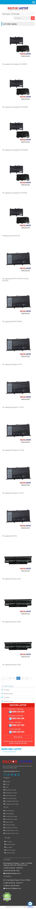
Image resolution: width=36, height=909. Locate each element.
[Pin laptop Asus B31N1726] (18, 217)
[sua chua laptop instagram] (11, 774)
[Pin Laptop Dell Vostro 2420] (18, 646)
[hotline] (10, 712)
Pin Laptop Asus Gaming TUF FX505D (14, 64)
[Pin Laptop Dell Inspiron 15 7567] (18, 389)
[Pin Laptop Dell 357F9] (18, 517)
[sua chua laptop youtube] (15, 774)
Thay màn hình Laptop (11, 816)
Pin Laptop (7, 690)
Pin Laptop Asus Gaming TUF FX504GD (15, 150)
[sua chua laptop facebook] (5, 774)
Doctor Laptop (6, 13)
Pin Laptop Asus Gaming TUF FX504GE (15, 107)
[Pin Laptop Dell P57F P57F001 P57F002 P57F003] (18, 260)
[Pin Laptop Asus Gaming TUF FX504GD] (18, 131)
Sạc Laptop (9, 847)
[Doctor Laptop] (17, 762)
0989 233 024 (18, 711)
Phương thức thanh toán (11, 801)
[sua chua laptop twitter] (8, 774)
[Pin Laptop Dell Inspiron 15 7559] (18, 431)
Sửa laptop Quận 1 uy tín (11, 830)
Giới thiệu (7, 781)
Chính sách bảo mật (10, 795)
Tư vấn (7, 787)
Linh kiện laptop (15, 13)
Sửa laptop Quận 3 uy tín (11, 833)
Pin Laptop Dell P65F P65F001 (12, 321)
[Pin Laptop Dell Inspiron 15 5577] (18, 474)
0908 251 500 (18, 725)
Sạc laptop (7, 697)
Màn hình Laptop (8, 701)
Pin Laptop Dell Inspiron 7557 (12, 364)
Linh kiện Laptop (10, 853)
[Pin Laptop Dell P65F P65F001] (18, 303)
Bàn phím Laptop (10, 844)
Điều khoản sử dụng (10, 790)
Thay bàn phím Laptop (11, 819)
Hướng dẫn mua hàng (11, 793)
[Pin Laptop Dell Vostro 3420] (18, 603)
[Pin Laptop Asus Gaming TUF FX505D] (18, 45)
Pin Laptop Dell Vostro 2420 (11, 665)
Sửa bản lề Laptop (10, 825)
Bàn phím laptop (8, 693)
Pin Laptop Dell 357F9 (9, 536)
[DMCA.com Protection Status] (7, 897)
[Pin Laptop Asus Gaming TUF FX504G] (18, 174)
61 (14, 678)
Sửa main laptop (9, 813)
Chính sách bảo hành (11, 798)
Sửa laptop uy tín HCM (11, 827)
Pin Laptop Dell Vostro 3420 (11, 622)
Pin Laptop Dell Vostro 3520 (11, 579)
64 (27, 678)
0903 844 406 (18, 718)
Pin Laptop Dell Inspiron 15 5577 (13, 493)
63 (22, 678)
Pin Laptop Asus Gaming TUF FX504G (14, 193)
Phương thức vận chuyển (12, 804)
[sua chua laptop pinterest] (18, 774)
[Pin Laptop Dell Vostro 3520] (18, 560)
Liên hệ (7, 784)
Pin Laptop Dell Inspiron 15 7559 (13, 450)
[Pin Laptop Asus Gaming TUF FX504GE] (18, 88)
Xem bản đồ (18, 737)
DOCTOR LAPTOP (17, 907)
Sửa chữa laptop (9, 811)
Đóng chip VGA (9, 822)
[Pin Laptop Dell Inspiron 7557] (18, 346)
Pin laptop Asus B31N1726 (11, 236)
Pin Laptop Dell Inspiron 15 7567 (13, 407)
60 (10, 678)
